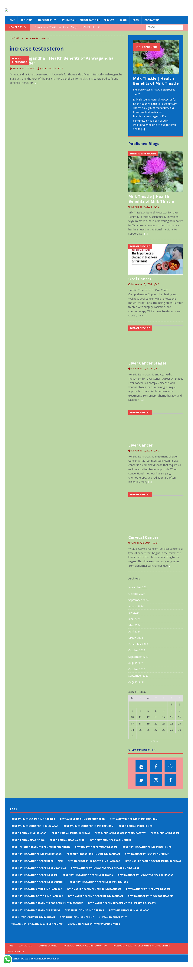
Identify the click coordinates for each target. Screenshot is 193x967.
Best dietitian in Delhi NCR (135, 826)
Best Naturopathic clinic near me (147, 854)
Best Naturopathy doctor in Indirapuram (95, 896)
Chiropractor (89, 20)
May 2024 (134, 625)
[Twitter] (141, 780)
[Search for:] (164, 27)
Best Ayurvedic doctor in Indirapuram (88, 826)
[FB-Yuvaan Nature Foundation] (156, 766)
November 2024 (138, 587)
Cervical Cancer (143, 537)
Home (11, 20)
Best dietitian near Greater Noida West (120, 833)
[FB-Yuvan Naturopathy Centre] (170, 780)
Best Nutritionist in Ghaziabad (129, 910)
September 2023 (138, 656)
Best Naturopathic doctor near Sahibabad (146, 875)
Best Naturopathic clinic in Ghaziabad (36, 854)
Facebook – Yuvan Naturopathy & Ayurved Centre (141, 945)
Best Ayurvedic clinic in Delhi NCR (33, 819)
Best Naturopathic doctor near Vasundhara (99, 882)
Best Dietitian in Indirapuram (71, 833)
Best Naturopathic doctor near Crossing (38, 868)
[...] (143, 129)
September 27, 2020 (24, 68)
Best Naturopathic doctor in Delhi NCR (37, 861)
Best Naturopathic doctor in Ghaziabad (94, 861)
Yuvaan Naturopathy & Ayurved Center (37, 924)
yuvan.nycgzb (48, 68)
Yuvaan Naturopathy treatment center (94, 924)
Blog (123, 20)
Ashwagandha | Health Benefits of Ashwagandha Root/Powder (62, 61)
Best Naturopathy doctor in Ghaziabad (37, 896)
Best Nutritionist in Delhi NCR (84, 910)
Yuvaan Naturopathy (113, 917)
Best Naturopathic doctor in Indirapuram (153, 861)
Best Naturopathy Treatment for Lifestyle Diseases (121, 903)
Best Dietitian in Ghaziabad (29, 833)
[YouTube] (141, 766)
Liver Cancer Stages (147, 363)
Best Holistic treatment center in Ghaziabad (40, 847)
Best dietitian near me (165, 833)
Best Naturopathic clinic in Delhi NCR (147, 847)
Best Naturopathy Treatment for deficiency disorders (47, 903)
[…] (36, 82)
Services (109, 20)
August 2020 (136, 682)
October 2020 (136, 669)
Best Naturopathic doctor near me (34, 875)
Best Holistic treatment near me (96, 847)
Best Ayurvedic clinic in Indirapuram (134, 819)
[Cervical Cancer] (155, 512)
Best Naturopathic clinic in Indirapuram (93, 854)
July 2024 (133, 612)
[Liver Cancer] (155, 425)
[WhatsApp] (170, 766)
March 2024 (135, 638)
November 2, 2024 (141, 368)
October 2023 (136, 650)
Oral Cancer (140, 278)
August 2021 (136, 663)
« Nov (154, 741)
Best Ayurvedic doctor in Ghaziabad (34, 826)
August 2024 (136, 606)
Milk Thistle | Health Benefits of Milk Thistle (156, 81)
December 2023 (138, 644)
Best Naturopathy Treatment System (35, 910)
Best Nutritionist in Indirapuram (33, 917)
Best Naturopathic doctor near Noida (88, 875)
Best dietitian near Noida (27, 840)
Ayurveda (68, 20)
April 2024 (134, 631)
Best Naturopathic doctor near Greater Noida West (105, 868)
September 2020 (138, 675)
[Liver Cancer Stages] (155, 342)
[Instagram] (156, 780)
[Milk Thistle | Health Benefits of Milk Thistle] (156, 57)
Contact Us (151, 20)
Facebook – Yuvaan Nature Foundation (85, 945)
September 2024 (138, 600)
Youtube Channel (47, 945)
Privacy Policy (16, 951)
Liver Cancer (140, 445)
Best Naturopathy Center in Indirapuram (94, 889)
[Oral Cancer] (155, 259)
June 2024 (134, 619)
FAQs (135, 20)
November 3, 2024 (141, 284)
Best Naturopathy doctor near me (150, 896)
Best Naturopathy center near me (148, 889)
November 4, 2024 (141, 206)
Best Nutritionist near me (77, 917)
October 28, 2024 (140, 542)
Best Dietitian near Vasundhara (110, 840)
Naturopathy (47, 20)
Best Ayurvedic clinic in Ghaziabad (82, 819)
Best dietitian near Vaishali (67, 840)
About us (26, 20)
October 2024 (136, 594)
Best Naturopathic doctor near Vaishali (37, 882)
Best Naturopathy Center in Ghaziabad (36, 889)
